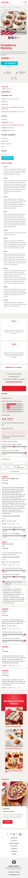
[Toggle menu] (26, 2)
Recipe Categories (14, 843)
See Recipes (7, 821)
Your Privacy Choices (14, 872)
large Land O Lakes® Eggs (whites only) (13, 125)
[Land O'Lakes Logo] (5, 2)
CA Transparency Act (14, 874)
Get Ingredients (10, 63)
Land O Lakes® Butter (11, 111)
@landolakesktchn (14, 382)
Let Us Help (14, 840)
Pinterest (9, 37)
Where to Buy (14, 838)
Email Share (15, 37)
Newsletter (14, 846)
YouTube (20, 834)
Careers (14, 854)
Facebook (12, 37)
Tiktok (14, 834)
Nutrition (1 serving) (13, 367)
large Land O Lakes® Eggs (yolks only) (12, 107)
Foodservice (14, 851)
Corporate (14, 848)
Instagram (11, 834)
